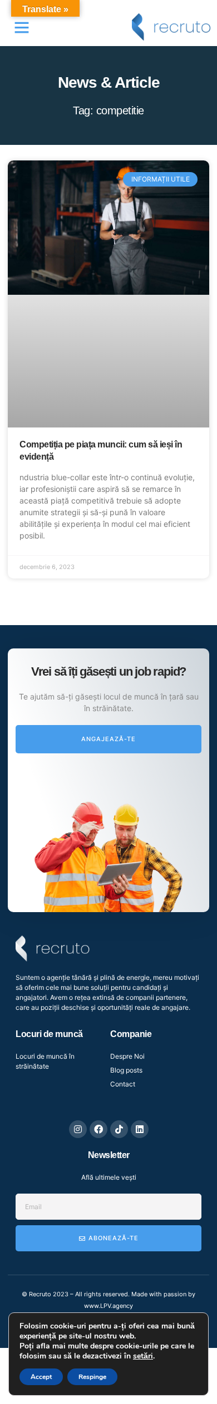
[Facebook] (98, 1129)
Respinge (92, 1376)
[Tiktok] (119, 1129)
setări (143, 1356)
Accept (41, 1376)
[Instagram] (78, 1129)
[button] (21, 27)
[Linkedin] (140, 1129)
